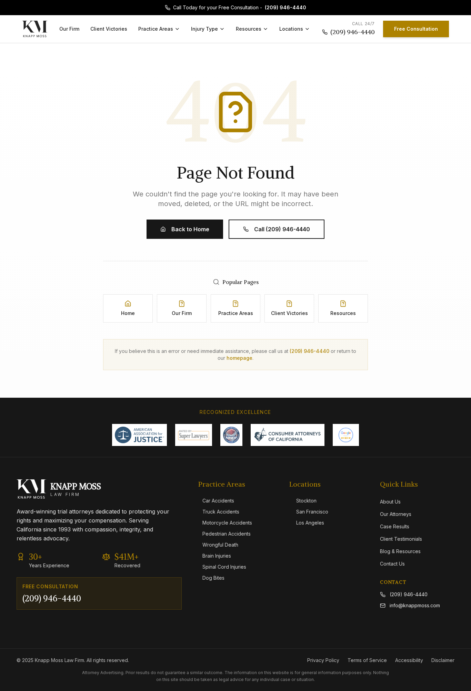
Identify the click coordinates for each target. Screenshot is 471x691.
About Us (390, 502)
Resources (248, 29)
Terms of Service (367, 660)
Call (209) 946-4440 (282, 229)
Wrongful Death (220, 545)
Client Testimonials (401, 539)
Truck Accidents (220, 512)
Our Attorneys (395, 514)
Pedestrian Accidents (226, 534)
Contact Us (392, 564)
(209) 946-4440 (285, 7)
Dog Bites (213, 578)
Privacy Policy (323, 660)
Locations (291, 29)
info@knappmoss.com (415, 605)
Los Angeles (310, 523)
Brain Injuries (216, 556)
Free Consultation (416, 29)
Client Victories (108, 29)
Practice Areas (155, 29)
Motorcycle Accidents (227, 523)
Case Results (394, 526)
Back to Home (190, 229)
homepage (239, 358)
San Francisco (312, 512)
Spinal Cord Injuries (224, 567)
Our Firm (69, 29)
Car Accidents (218, 501)
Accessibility (409, 660)
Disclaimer (442, 660)
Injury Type (204, 29)
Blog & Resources (400, 551)
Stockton (306, 501)
